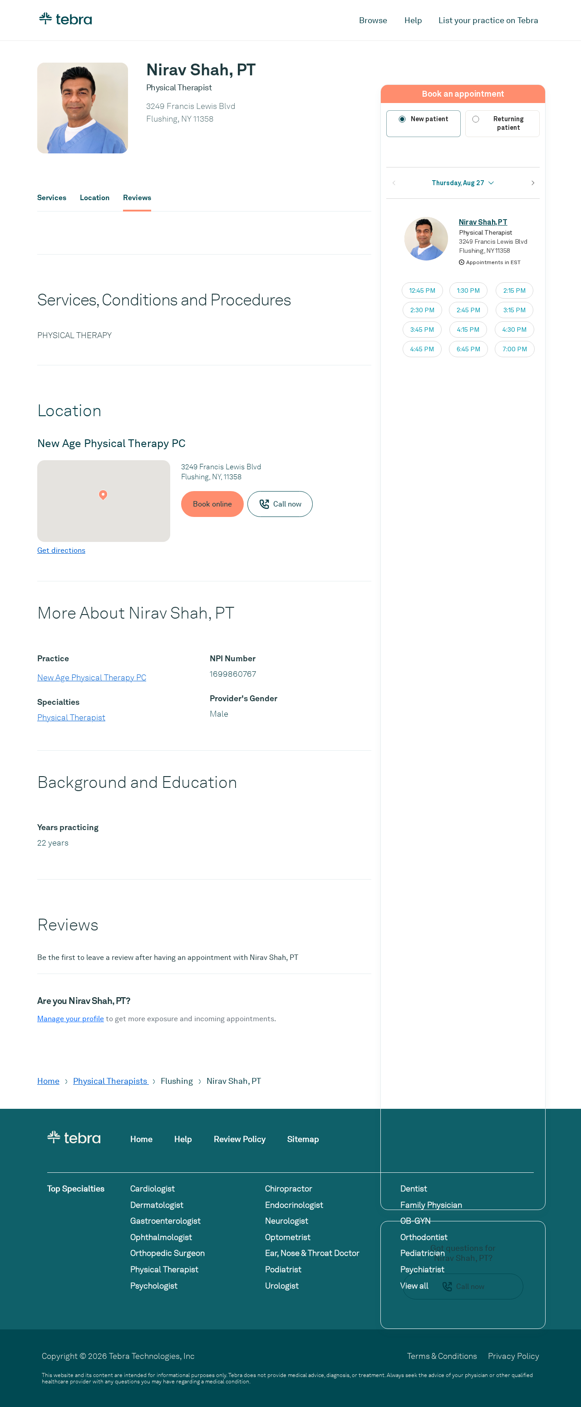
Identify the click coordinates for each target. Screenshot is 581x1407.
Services (51, 198)
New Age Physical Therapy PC (91, 677)
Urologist (282, 1285)
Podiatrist (283, 1269)
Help (413, 20)
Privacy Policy (513, 1356)
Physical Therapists (111, 1081)
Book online (212, 504)
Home (48, 1081)
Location (94, 198)
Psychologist (153, 1285)
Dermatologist (156, 1205)
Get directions (61, 550)
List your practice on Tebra (488, 20)
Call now (470, 1286)
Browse (373, 20)
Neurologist (286, 1220)
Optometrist (287, 1237)
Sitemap (303, 1139)
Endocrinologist (294, 1205)
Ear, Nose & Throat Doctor (312, 1253)
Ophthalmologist (161, 1237)
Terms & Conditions (442, 1356)
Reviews (137, 198)
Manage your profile (70, 1018)
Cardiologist (152, 1188)
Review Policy (240, 1139)
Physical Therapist (71, 717)
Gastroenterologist (165, 1220)
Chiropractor (288, 1188)
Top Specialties (75, 1188)
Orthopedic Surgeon (167, 1253)
